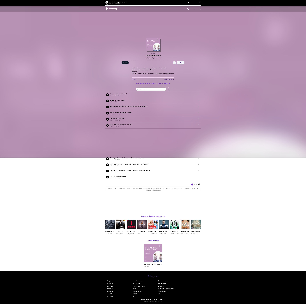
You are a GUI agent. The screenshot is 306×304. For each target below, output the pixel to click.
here (153, 70)
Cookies (162, 299)
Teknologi (110, 291)
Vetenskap (110, 296)
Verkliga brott (111, 286)
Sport (134, 296)
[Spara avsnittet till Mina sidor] (174, 62)
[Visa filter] (168, 89)
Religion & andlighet (139, 286)
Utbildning (161, 286)
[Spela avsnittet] (107, 95)
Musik (134, 288)
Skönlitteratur (162, 291)
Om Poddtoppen (146, 299)
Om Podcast (155, 299)
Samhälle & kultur (163, 281)
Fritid (159, 294)
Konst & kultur (137, 283)
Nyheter (135, 294)
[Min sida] (188, 9)
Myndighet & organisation (166, 288)
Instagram (135, 71)
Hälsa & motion (137, 291)
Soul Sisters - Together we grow (153, 58)
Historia (109, 294)
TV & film (110, 288)
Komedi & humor (137, 281)
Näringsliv (110, 283)
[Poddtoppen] (112, 9)
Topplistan (110, 281)
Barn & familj (162, 283)
